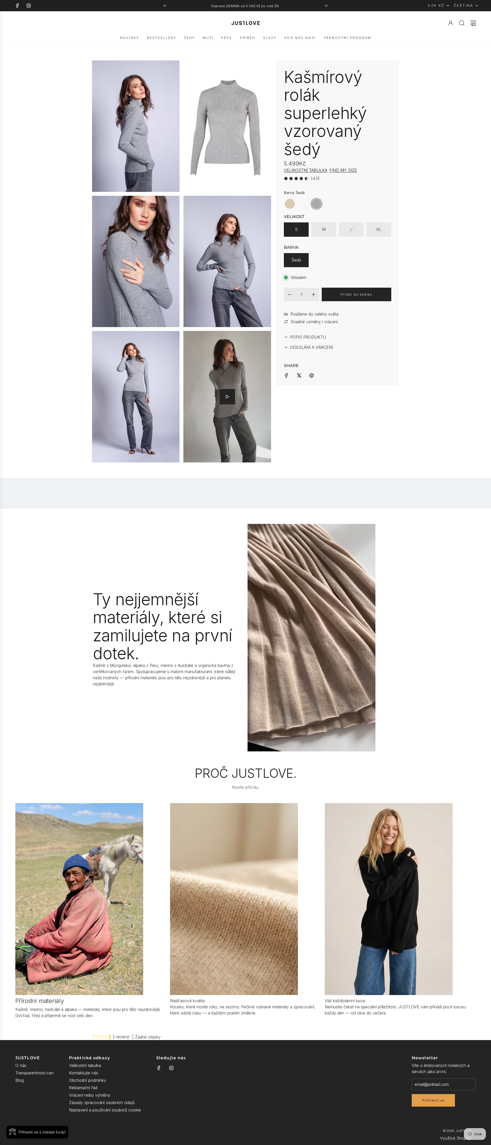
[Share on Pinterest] (311, 375)
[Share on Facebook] (286, 375)
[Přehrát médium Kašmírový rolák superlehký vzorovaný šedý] (227, 396)
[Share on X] (299, 375)
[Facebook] (17, 5)
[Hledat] (461, 23)
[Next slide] (326, 6)
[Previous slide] (165, 6)
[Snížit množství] (289, 294)
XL (378, 229)
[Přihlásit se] (450, 23)
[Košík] (473, 23)
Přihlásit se (433, 1100)
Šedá (296, 260)
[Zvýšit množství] (313, 294)
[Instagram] (28, 5)
